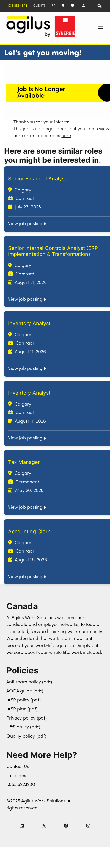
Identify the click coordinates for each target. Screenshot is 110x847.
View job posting (25, 224)
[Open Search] (99, 6)
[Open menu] (100, 28)
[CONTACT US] (72, 5)
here (66, 136)
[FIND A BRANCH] (63, 5)
